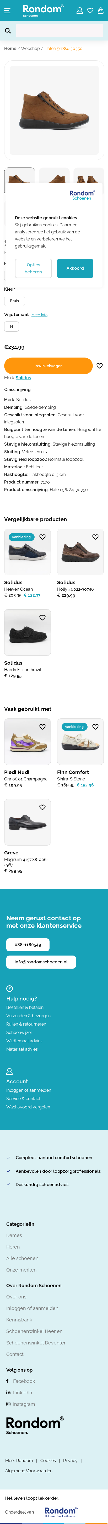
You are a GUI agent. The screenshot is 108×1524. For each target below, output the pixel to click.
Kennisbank (19, 1319)
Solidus (23, 377)
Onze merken (21, 1270)
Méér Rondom (19, 1460)
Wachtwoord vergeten (28, 1107)
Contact (15, 1354)
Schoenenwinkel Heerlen (34, 1331)
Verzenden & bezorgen (28, 1015)
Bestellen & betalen (25, 1007)
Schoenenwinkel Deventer (36, 1342)
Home (10, 48)
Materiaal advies (22, 1049)
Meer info (39, 315)
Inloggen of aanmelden (28, 1090)
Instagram (24, 1404)
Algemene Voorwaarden (28, 1470)
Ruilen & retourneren (26, 1024)
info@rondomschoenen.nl (41, 961)
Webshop (30, 48)
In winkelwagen (48, 366)
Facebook (24, 1381)
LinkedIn (22, 1392)
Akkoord (75, 268)
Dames (14, 1235)
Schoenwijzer (19, 1032)
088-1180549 (28, 944)
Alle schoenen (22, 1258)
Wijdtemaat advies (24, 1040)
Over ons (16, 1296)
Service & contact (23, 1098)
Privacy (70, 1460)
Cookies (48, 1460)
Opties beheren (33, 268)
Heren (13, 1247)
